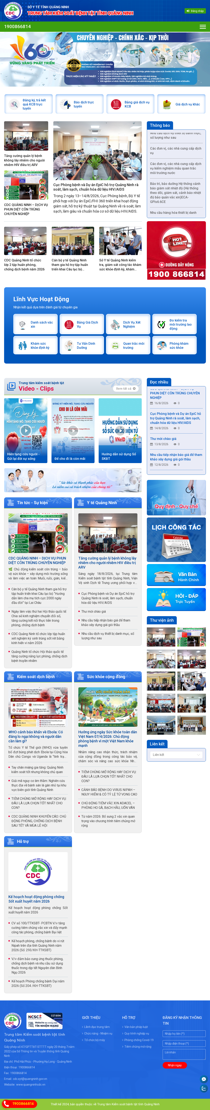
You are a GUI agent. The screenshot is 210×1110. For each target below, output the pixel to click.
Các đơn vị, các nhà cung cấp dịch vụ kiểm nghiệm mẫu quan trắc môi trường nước (175, 155)
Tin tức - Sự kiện (32, 502)
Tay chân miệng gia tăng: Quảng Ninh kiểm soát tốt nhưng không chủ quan (37, 770)
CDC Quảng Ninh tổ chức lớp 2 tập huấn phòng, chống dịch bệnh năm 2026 (24, 264)
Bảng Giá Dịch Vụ (87, 324)
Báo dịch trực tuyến (84, 104)
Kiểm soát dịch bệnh (36, 676)
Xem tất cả (123, 388)
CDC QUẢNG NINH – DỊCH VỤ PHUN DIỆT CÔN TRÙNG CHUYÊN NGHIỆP (26, 209)
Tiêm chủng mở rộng (137, 1046)
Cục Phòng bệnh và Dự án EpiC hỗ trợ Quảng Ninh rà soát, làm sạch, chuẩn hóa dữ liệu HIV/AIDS (95, 187)
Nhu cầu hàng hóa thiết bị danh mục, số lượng (173, 202)
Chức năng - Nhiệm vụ (98, 1033)
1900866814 (17, 26)
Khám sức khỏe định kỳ (40, 346)
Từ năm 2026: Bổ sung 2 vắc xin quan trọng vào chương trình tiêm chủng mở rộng (108, 821)
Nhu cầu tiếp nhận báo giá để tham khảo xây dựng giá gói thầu (105, 622)
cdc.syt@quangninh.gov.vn (30, 1078)
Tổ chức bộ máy (94, 1040)
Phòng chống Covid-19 (139, 1040)
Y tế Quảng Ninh (102, 502)
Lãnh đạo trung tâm (97, 1027)
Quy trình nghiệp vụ (136, 1033)
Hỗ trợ (23, 841)
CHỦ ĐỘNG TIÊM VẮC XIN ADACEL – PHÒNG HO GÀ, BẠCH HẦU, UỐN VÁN (108, 805)
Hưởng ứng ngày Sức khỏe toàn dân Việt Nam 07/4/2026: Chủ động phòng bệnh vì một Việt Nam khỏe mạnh (107, 739)
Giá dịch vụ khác (188, 104)
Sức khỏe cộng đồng (106, 676)
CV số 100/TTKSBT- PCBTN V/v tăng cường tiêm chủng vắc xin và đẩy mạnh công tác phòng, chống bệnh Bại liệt (39, 927)
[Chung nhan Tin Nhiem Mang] (42, 1026)
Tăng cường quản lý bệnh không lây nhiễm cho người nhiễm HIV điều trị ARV (24, 160)
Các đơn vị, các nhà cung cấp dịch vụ (175, 137)
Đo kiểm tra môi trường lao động (181, 324)
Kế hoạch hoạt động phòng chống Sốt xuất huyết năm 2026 (36, 899)
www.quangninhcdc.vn (30, 1084)
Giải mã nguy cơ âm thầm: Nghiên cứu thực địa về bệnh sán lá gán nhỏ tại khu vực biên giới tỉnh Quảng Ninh (38, 785)
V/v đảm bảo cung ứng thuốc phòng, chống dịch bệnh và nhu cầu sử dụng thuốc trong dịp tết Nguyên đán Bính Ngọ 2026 (37, 965)
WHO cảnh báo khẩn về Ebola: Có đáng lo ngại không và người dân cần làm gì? (35, 736)
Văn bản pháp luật (136, 1027)
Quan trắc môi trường (133, 346)
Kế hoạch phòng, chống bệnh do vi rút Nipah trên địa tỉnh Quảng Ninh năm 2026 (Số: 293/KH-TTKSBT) (37, 945)
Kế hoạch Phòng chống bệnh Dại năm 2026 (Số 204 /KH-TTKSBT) (37, 983)
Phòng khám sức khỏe (179, 346)
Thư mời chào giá (93, 611)
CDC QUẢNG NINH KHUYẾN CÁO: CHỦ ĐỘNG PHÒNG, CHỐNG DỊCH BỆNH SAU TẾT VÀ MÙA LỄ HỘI (38, 821)
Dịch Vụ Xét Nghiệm (131, 324)
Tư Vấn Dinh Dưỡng (86, 346)
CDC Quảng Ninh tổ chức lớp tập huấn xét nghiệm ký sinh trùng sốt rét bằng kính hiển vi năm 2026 (38, 638)
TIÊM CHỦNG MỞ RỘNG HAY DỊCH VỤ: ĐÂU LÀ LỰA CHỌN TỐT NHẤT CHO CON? (38, 803)
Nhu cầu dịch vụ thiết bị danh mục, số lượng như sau (107, 636)
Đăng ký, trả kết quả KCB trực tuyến (34, 104)
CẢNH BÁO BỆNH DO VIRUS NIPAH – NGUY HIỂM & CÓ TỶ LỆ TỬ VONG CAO (109, 792)
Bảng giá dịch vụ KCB (137, 104)
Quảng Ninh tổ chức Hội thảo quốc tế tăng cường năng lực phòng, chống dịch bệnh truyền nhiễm (39, 656)
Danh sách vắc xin (42, 324)
